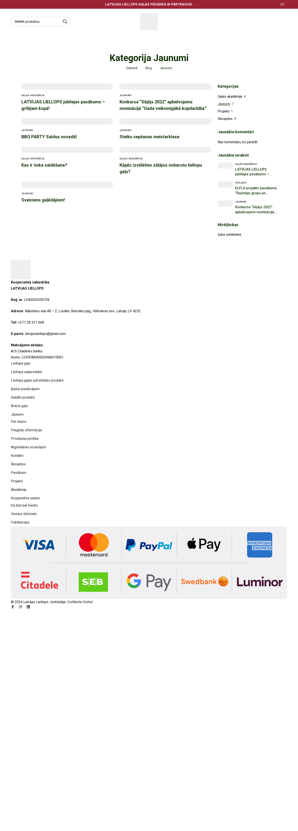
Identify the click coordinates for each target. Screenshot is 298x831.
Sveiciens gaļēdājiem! (43, 200)
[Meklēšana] (65, 22)
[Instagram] (20, 607)
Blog (149, 68)
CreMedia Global (79, 602)
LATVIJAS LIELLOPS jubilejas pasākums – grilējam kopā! (252, 174)
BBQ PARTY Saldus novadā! (49, 136)
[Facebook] (12, 607)
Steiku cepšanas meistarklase (149, 136)
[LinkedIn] (28, 607)
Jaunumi (224, 104)
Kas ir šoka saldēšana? (44, 165)
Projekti (223, 111)
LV (282, 4)
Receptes (225, 119)
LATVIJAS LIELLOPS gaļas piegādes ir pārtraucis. (149, 4)
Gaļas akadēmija (230, 96)
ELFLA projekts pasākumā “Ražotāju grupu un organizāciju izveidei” (256, 193)
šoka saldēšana (229, 234)
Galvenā (131, 68)
